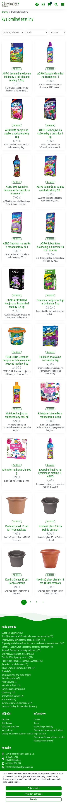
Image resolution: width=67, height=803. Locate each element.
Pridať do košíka (17, 61)
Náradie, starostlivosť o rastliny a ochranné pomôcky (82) (27, 646)
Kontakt (37, 719)
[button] (62, 4)
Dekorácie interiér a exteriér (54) (16, 675)
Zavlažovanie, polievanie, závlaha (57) (18, 668)
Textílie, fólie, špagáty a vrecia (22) (17, 657)
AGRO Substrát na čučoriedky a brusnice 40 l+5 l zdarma (50, 247)
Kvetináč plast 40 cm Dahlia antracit (16, 581)
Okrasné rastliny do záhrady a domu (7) (19, 706)
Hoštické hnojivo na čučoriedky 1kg (50, 358)
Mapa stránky (40, 733)
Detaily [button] (33, 799)
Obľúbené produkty (10, 726)
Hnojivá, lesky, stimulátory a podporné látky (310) (23, 639)
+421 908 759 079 (13, 763)
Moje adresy (7, 730)
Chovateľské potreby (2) (13, 696)
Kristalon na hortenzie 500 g (16, 471)
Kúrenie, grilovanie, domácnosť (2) (17, 703)
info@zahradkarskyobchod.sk (19, 767)
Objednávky (7, 723)
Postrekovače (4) (9, 682)
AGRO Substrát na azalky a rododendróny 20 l (50, 188)
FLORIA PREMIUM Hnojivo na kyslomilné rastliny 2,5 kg (17, 303)
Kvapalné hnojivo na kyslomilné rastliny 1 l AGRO (50, 473)
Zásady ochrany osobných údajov (49, 730)
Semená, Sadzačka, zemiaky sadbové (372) (21, 650)
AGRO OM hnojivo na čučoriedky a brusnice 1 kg (50, 133)
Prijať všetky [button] (34, 788)
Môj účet (5, 719)
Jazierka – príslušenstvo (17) (15, 664)
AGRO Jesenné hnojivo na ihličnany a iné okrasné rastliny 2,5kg (16, 77)
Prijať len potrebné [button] (33, 794)
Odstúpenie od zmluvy (43, 740)
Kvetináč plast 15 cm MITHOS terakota (16, 528)
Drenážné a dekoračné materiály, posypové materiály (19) (27, 636)
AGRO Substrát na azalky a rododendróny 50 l (17, 245)
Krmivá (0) (6, 671)
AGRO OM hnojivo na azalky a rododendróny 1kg (16, 133)
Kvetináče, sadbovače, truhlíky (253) (18, 653)
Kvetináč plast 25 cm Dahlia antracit (50, 528)
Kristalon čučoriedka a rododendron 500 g (50, 415)
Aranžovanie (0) (9, 699)
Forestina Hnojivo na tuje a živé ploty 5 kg (50, 302)
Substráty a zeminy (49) (12, 632)
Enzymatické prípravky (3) (13, 689)
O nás (36, 723)
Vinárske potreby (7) (11, 678)
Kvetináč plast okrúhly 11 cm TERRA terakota (50, 581)
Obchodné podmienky (43, 726)
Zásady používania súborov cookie (17, 733)
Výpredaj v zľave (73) (11, 685)
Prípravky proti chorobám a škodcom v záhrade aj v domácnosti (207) (33, 643)
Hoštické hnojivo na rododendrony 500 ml (17, 415)
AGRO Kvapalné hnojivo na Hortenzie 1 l (50, 75)
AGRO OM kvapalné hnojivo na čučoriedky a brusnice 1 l (17, 190)
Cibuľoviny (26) (8, 692)
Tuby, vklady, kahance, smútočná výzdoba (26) (22, 661)
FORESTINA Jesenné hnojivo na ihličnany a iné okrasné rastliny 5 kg (17, 360)
